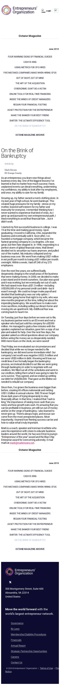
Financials (16, 640)
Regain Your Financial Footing (30, 104)
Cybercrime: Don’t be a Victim (30, 88)
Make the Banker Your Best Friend (30, 115)
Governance (17, 623)
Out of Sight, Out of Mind (30, 78)
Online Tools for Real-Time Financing (30, 94)
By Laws (15, 628)
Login (48, 11)
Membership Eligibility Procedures (28, 634)
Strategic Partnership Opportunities (29, 651)
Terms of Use (46, 668)
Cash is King (30, 62)
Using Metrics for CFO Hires (30, 67)
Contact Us (16, 662)
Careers (15, 656)
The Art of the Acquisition (30, 83)
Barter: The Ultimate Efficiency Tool (30, 120)
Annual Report (18, 645)
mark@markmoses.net (22, 442)
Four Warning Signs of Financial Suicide (30, 56)
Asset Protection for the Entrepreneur (29, 110)
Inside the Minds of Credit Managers (30, 99)
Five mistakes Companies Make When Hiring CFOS (30, 72)
